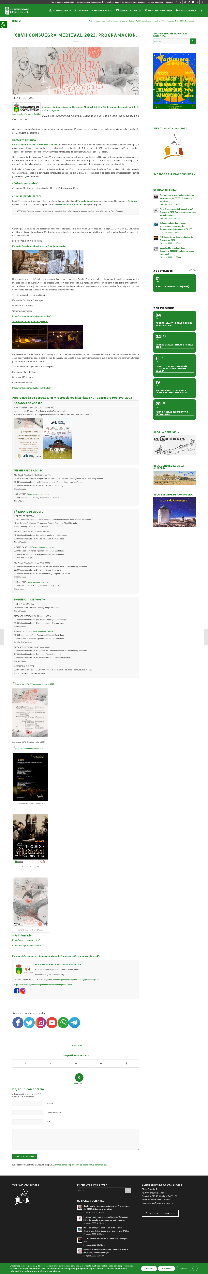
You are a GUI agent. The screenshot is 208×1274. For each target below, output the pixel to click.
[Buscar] (201, 10)
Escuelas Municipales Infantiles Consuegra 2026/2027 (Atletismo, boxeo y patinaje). (177, 251)
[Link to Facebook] (176, 2)
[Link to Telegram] (197, 2)
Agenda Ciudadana (155, 2)
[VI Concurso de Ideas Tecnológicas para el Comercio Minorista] (2, 637)
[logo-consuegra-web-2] (19, 10)
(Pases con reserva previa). (37, 582)
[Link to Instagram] (185, 2)
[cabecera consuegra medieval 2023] (75, 71)
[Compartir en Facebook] (25, 1063)
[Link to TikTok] (189, 2)
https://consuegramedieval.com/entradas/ (31, 316)
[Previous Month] (190, 270)
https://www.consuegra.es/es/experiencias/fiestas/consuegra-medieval (43, 985)
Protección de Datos (111, 2)
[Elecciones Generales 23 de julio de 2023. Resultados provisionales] (206, 637)
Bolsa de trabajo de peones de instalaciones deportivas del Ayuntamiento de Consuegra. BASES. (176, 226)
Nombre (50, 1103)
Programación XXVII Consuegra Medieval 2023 (34, 684)
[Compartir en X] (50, 1063)
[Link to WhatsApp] (202, 2)
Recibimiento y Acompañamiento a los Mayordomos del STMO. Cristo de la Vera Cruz (177, 198)
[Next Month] (194, 270)
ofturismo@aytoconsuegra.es (65, 980)
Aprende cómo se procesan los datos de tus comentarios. (80, 1165)
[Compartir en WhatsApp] (75, 1063)
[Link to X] (180, 2)
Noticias (16, 20)
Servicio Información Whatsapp (133, 2)
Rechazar (166, 1268)
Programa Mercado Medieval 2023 (29, 749)
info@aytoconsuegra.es (89, 980)
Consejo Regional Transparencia (89, 2)
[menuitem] (62, 2)
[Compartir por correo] (101, 1063)
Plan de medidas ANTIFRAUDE (62, 2)
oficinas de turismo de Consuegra (54, 956)
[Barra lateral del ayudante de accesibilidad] (3, 24)
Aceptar (149, 1268)
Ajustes (183, 1268)
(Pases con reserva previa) (37, 494)
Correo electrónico (54, 1112)
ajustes (56, 1271)
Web (48, 1122)
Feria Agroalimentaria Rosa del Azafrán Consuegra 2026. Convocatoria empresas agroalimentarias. (178, 212)
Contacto (169, 2)
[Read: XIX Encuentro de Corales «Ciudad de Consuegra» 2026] (155, 238)
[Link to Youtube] (193, 2)
